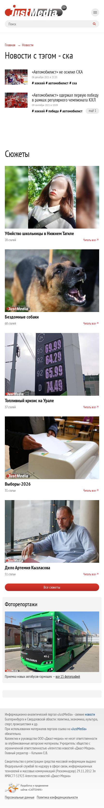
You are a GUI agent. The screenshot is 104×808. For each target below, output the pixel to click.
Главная (10, 45)
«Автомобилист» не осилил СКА (57, 72)
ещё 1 (92, 110)
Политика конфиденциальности (57, 797)
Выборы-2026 (18, 484)
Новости (27, 45)
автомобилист (58, 83)
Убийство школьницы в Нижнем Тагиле (39, 233)
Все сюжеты (52, 587)
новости (90, 714)
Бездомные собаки (22, 316)
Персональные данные (19, 797)
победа (53, 111)
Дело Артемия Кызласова (27, 567)
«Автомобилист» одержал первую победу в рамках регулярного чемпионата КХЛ (65, 97)
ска (74, 83)
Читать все (89, 240)
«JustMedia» (79, 729)
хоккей (40, 83)
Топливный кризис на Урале (29, 400)
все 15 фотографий (68, 676)
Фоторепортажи (21, 604)
